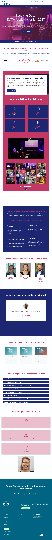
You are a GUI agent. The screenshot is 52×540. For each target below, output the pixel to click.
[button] (9, 4)
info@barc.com (8, 533)
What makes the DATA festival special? (13, 392)
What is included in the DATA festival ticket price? (15, 389)
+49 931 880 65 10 (9, 531)
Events (11, 1)
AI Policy (43, 537)
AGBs (40, 537)
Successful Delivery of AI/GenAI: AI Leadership (26, 359)
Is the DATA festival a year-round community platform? (17, 399)
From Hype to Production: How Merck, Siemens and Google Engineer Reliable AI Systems (10, 360)
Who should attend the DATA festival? (13, 382)
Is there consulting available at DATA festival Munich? (16, 402)
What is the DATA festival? (10, 379)
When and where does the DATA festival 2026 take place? (17, 385)
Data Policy (37, 537)
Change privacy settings (37, 516)
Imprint (34, 537)
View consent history (36, 517)
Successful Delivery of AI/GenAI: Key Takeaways (41, 359)
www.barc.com (8, 534)
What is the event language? (10, 395)
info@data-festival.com (26, 425)
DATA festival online (23, 41)
